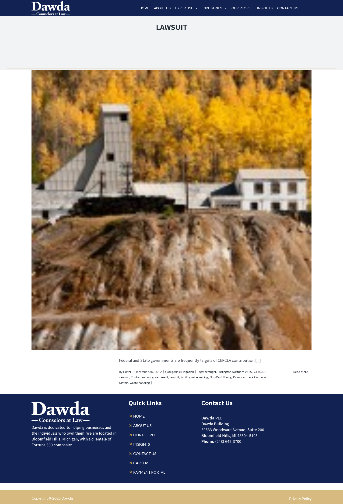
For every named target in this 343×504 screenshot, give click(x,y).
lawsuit (174, 377)
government (160, 377)
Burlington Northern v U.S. (234, 372)
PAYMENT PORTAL (149, 472)
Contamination (140, 377)
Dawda (67, 498)
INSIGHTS (141, 444)
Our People (241, 8)
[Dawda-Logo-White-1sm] (61, 403)
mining (203, 377)
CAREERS (141, 463)
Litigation (187, 372)
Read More (300, 372)
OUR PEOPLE (144, 435)
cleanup (124, 377)
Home (144, 8)
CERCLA (260, 372)
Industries (212, 8)
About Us (162, 8)
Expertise (184, 8)
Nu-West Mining (221, 377)
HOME (139, 416)
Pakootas (239, 377)
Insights (265, 8)
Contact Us (287, 8)
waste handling (140, 383)
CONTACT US (144, 453)
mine (194, 377)
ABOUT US (142, 425)
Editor (127, 372)
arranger (210, 372)
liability (185, 377)
